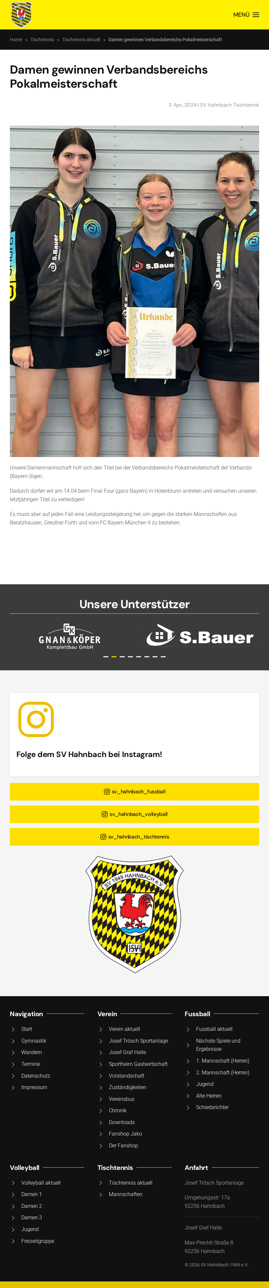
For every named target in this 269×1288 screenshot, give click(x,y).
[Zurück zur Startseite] (21, 14)
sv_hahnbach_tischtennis (138, 836)
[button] (246, 15)
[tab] (105, 656)
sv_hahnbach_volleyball (139, 814)
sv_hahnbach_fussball (139, 791)
